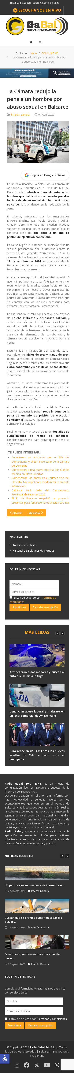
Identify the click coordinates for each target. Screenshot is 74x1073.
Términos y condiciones (52, 1019)
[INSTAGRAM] (17, 1065)
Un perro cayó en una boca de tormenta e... (34, 885)
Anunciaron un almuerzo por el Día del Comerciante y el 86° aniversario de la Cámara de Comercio (40, 461)
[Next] (62, 633)
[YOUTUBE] (47, 1065)
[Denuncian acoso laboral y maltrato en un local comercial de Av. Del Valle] (37, 695)
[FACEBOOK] (26, 1065)
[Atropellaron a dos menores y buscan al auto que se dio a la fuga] (37, 655)
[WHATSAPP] (57, 1065)
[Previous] (57, 633)
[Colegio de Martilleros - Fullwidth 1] (37, 73)
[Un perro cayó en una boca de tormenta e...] (37, 873)
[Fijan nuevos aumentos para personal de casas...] (37, 942)
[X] (36, 1065)
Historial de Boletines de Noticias (33, 550)
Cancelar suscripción (45, 607)
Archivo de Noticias (25, 545)
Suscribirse (19, 607)
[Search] (31, 41)
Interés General (20, 114)
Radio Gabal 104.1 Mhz (44, 1047)
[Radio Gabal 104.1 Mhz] (37, 26)
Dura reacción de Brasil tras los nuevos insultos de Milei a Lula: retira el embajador (37, 755)
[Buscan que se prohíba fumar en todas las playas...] (37, 906)
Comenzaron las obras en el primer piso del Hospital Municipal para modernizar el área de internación (40, 482)
